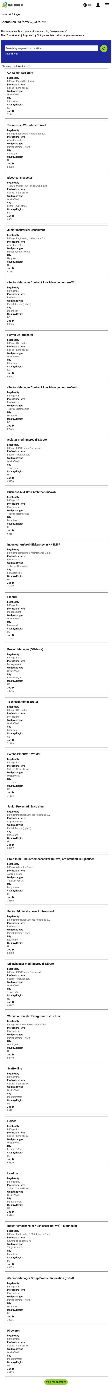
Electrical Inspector (19, 177)
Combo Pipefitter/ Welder (23, 754)
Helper (11, 1121)
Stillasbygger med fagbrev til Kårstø (30, 963)
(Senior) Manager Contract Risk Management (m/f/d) (41, 282)
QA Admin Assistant (20, 72)
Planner (12, 597)
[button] (107, 4)
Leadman (13, 1173)
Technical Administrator (22, 701)
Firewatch (13, 1330)
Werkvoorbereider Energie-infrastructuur (33, 1016)
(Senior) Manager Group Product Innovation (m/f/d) (40, 1278)
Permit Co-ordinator (20, 335)
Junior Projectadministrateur (26, 806)
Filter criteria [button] (11, 53)
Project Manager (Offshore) (25, 649)
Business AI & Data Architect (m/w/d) (31, 492)
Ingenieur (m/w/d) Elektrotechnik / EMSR (34, 544)
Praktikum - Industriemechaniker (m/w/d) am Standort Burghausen (50, 859)
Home (4, 14)
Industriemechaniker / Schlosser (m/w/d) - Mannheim (42, 1226)
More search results (56, 1382)
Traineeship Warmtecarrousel (26, 125)
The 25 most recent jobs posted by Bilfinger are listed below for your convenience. (43, 35)
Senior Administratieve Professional (30, 911)
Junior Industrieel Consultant (26, 230)
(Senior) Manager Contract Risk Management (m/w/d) (42, 387)
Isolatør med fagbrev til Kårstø (27, 439)
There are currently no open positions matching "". (34, 31)
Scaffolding (14, 1068)
